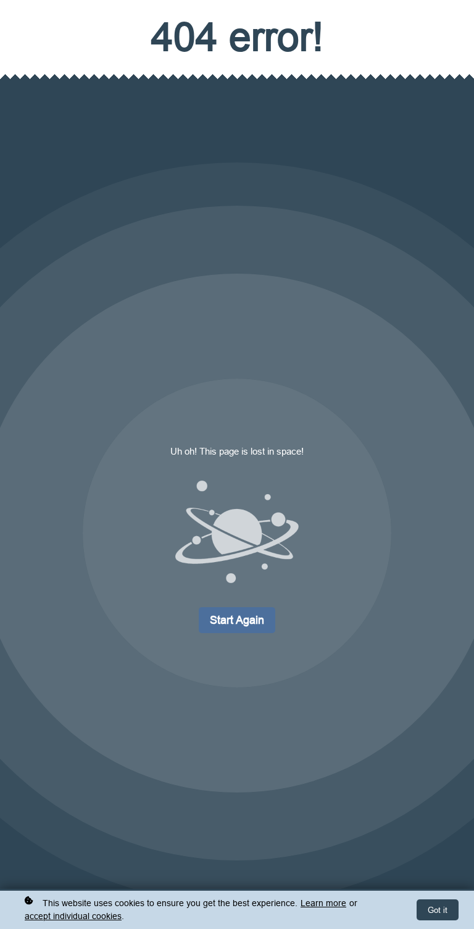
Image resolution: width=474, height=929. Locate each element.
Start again (237, 619)
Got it (437, 910)
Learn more (323, 903)
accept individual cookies (73, 916)
